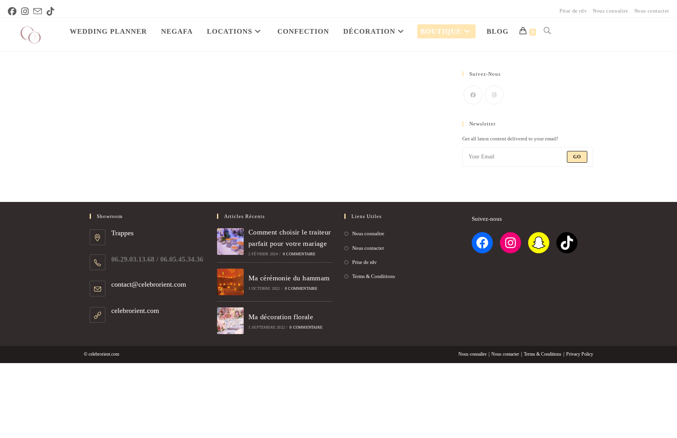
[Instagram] (494, 94)
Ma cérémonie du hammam (289, 278)
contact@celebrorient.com (148, 284)
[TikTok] (566, 242)
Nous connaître (610, 11)
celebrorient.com (135, 310)
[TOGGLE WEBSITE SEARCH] (547, 31)
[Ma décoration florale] (230, 320)
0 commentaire (299, 254)
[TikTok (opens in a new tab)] (50, 11)
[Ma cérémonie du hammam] (230, 282)
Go (577, 157)
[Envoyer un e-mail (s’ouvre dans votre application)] (37, 11)
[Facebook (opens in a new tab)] (13, 11)
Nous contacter (651, 11)
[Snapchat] (538, 242)
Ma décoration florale (280, 317)
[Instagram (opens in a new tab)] (25, 11)
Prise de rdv (573, 11)
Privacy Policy (579, 354)
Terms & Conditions (373, 276)
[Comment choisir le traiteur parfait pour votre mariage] (230, 241)
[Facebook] (472, 94)
